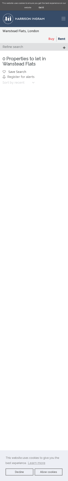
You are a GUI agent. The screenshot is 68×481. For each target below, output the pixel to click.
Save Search (16, 72)
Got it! (41, 7)
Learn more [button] (36, 463)
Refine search (13, 47)
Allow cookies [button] (48, 471)
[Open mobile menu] (63, 19)
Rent (61, 39)
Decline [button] (19, 471)
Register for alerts (21, 77)
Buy (51, 39)
